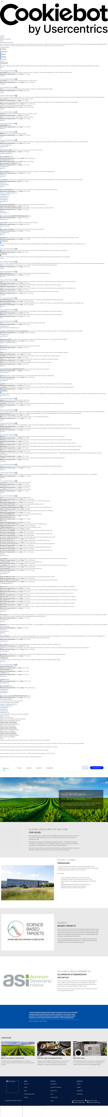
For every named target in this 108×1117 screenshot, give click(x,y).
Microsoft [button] (2, 277)
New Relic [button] (2, 121)
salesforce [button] (2, 366)
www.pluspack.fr (4, 709)
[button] (54, 146)
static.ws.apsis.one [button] (4, 226)
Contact (85, 767)
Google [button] (2, 93)
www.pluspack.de (4, 711)
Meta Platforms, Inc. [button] (5, 396)
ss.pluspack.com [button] (4, 220)
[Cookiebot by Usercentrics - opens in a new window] (54, 19)
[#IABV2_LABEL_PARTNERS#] (8, 733)
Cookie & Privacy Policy (78, 1100)
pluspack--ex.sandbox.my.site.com (8, 704)
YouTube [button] (2, 493)
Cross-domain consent (6, 699)
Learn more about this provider (8, 71)
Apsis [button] (1, 68)
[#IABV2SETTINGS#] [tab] (5, 39)
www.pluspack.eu (4, 707)
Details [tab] (1, 37)
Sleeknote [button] (2, 307)
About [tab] (1, 41)
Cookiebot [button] (2, 84)
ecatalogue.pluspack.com (6, 706)
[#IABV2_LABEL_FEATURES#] (8, 728)
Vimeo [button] (1, 137)
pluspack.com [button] (3, 350)
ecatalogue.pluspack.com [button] (6, 154)
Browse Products (97, 767)
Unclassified (4, 658)
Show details (3, 59)
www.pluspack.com (4, 712)
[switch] (0, 55)
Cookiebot (26, 714)
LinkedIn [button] (2, 109)
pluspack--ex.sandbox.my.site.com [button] (8, 343)
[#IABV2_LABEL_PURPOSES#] (8, 722)
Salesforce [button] (2, 129)
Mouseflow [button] (2, 295)
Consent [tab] (2, 36)
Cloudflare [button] (2, 76)
